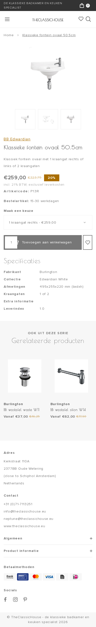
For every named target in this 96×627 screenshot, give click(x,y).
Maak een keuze (18, 211)
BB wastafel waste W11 (22, 410)
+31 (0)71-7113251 (18, 504)
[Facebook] (5, 599)
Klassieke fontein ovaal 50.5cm (49, 35)
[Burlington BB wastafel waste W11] (25, 376)
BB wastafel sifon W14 (68, 410)
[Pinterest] (25, 599)
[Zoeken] (88, 19)
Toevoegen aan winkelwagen (47, 242)
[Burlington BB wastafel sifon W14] (71, 376)
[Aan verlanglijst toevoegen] (87, 242)
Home (9, 35)
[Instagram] (15, 599)
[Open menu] (7, 19)
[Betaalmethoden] (10, 577)
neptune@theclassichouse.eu (28, 519)
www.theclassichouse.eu (24, 526)
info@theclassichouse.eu (25, 511)
